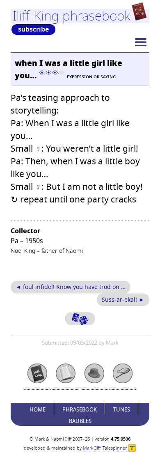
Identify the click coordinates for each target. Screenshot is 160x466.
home (38, 410)
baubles (80, 421)
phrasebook (79, 410)
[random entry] (80, 318)
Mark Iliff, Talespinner (105, 448)
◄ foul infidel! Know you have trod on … (71, 287)
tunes (121, 410)
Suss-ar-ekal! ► (123, 300)
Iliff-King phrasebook (71, 16)
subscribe (33, 29)
